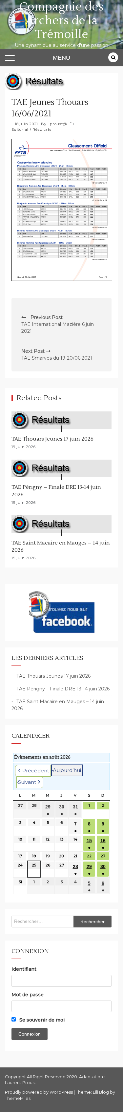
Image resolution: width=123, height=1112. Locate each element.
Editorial (20, 129)
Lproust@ (57, 124)
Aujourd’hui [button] (67, 770)
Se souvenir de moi (41, 1020)
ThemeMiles (18, 1098)
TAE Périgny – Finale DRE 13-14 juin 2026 (63, 689)
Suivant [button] (27, 782)
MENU (61, 57)
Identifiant (23, 969)
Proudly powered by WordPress (39, 1092)
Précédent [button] (35, 770)
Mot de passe (27, 995)
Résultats (41, 129)
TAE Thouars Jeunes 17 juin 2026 (52, 439)
